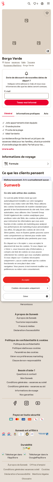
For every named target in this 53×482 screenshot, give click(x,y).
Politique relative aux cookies (26, 348)
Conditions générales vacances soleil (21, 469)
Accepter (25, 280)
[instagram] (26, 405)
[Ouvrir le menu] (48, 3)
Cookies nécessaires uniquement (26, 288)
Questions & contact (26, 374)
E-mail (7, 91)
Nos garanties (26, 394)
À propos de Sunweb (26, 318)
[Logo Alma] (30, 420)
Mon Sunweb (26, 378)
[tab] (8, 113)
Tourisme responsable (26, 322)
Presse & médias (27, 326)
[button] (26, 20)
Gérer (25, 296)
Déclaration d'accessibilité (26, 330)
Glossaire (26, 478)
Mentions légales (40, 474)
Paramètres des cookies (26, 352)
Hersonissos (26, 304)
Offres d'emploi (37, 465)
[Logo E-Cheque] (42, 420)
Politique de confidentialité (27, 344)
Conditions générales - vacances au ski (26, 386)
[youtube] (37, 405)
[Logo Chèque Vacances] (36, 420)
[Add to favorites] (47, 13)
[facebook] (15, 405)
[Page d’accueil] (2, 3)
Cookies (45, 469)
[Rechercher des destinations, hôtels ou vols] (29, 3)
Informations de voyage (26, 390)
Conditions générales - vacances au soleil (27, 382)
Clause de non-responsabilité (26, 360)
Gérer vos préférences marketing (26, 356)
